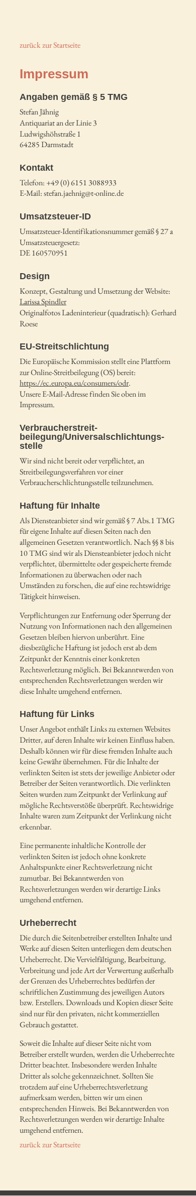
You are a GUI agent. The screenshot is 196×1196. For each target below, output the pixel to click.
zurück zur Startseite (50, 45)
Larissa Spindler (43, 301)
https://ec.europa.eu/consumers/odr (74, 383)
